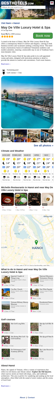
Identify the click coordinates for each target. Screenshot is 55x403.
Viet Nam (6, 23)
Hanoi (16, 23)
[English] (51, 3)
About (22, 397)
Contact (31, 397)
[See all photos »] (27, 109)
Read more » (5, 64)
